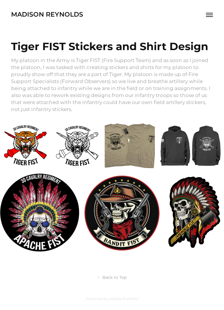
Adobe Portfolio (124, 299)
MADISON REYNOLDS (47, 15)
